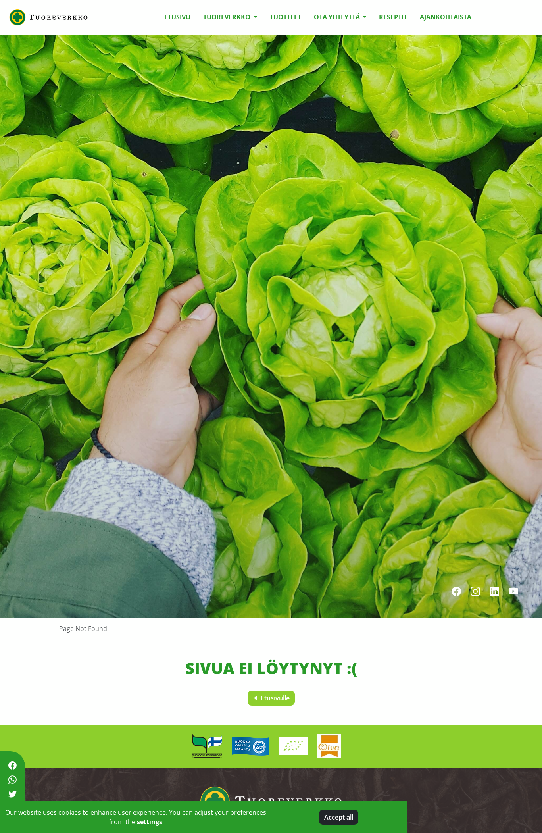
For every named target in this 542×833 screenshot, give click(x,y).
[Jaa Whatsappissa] (12, 780)
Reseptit (393, 17)
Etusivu (177, 17)
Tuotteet (285, 17)
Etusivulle (274, 698)
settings (149, 822)
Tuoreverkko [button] (227, 17)
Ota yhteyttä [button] (337, 17)
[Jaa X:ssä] (12, 794)
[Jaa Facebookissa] (12, 765)
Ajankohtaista (445, 17)
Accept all (338, 817)
